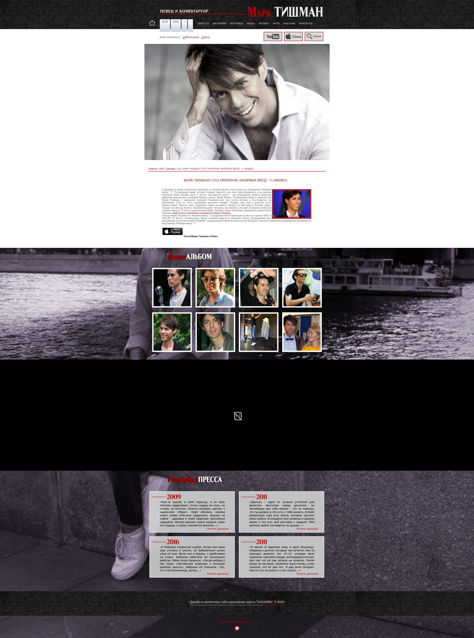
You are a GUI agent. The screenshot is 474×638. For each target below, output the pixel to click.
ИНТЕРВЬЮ (236, 23)
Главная (152, 168)
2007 (161, 168)
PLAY (165, 21)
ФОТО (276, 23)
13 (179, 168)
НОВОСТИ (203, 23)
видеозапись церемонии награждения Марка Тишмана (202, 213)
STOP (176, 21)
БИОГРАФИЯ (219, 23)
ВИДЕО (251, 23)
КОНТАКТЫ (305, 23)
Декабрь (171, 168)
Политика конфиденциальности (237, 622)
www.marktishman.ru (273, 605)
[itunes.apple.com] (293, 40)
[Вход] (206, 37)
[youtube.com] (273, 40)
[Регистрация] (191, 37)
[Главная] (152, 25)
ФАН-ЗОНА (289, 23)
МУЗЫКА (264, 23)
